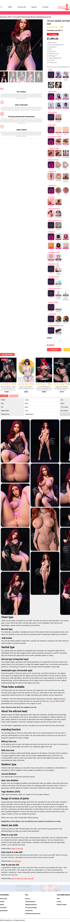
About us (27, 898)
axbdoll (2, 904)
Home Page (3, 17)
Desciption (4, 396)
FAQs (58, 898)
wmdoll (2, 901)
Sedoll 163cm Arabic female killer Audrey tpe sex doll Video (62, 388)
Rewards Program (62, 904)
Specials (34, 7)
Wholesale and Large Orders (32, 913)
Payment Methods (30, 901)
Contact (59, 901)
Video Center (3, 898)
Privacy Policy (29, 910)
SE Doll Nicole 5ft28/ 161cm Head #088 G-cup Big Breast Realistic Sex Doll (43, 389)
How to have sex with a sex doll (22, 878)
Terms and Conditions (31, 907)
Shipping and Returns (31, 904)
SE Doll (9, 17)
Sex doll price (16, 861)
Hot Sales (45, 7)
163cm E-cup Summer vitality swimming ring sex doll (26, 388)
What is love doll (17, 848)
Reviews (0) (13, 396)
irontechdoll (3, 907)
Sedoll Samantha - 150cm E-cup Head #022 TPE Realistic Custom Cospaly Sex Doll (8, 389)
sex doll (52, 701)
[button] (41, 45)
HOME (10, 7)
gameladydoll (3, 910)
